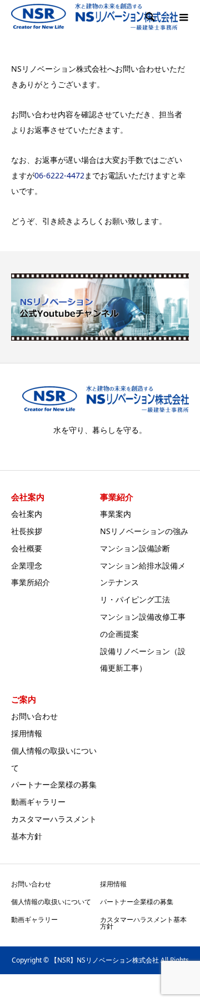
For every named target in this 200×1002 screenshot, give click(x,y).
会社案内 (26, 514)
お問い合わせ (34, 716)
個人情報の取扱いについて (51, 901)
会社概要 (26, 548)
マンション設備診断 (135, 548)
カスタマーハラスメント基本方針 (143, 923)
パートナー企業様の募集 (54, 784)
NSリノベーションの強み (144, 531)
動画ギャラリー (38, 801)
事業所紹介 (30, 582)
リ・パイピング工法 (135, 599)
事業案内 (115, 514)
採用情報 (26, 733)
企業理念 (26, 565)
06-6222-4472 (59, 175)
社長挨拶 (26, 531)
